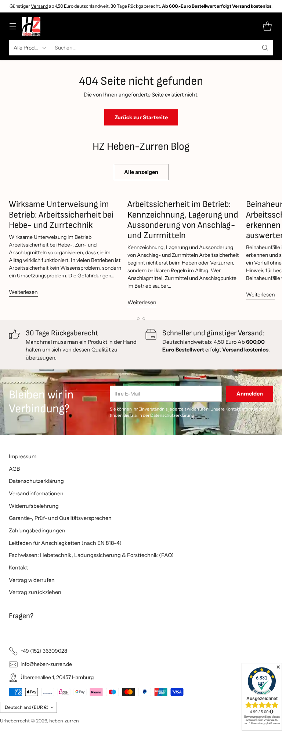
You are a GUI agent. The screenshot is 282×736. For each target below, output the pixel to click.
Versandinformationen (36, 493)
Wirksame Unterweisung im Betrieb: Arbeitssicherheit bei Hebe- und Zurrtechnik (61, 214)
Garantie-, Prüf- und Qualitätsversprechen (60, 518)
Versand (39, 6)
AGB (14, 469)
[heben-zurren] (31, 26)
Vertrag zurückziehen (35, 592)
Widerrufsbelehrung (34, 506)
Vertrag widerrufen (32, 580)
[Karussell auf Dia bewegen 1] (138, 318)
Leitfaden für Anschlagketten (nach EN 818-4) (65, 543)
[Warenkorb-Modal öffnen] (267, 26)
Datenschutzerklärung (36, 481)
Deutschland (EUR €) (26, 707)
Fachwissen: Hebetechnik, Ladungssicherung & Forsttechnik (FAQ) (91, 555)
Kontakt (18, 567)
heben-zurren (64, 721)
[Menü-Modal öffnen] (12, 26)
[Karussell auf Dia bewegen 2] (143, 318)
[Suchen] (265, 47)
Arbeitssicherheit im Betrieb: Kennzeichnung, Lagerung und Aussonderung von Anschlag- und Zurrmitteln (182, 219)
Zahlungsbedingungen (37, 530)
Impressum (22, 456)
